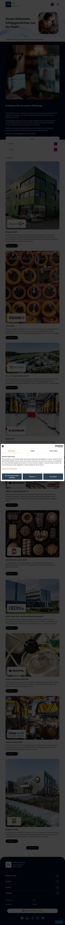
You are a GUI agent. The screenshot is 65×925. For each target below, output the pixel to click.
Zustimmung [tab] (11, 450)
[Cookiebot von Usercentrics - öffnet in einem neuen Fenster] (56, 446)
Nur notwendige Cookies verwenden (12, 476)
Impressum (5, 468)
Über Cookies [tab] (54, 450)
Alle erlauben (53, 476)
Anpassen (31, 476)
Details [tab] (32, 450)
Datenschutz (13, 468)
